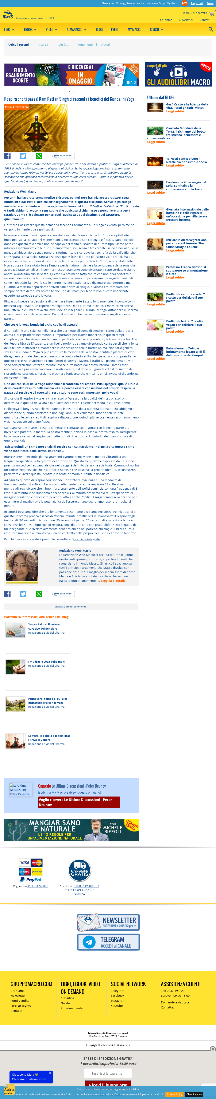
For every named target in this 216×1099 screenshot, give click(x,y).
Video (50, 29)
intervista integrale (86, 539)
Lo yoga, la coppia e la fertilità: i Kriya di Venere (49, 738)
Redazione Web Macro (20, 191)
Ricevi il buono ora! (108, 1085)
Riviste (155, 29)
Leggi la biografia (113, 581)
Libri (7, 29)
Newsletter (186, 20)
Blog (99, 29)
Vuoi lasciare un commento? (71, 606)
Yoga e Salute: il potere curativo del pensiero (44, 626)
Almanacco (75, 29)
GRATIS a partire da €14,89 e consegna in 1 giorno (82, 889)
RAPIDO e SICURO (37, 886)
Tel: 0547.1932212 (173, 991)
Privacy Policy (174, 1094)
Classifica (67, 998)
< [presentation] (70, 91)
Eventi (115, 29)
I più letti (63, 45)
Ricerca (43, 45)
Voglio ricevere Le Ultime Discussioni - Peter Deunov (75, 802)
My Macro (135, 29)
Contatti (205, 20)
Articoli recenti (18, 45)
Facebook (117, 996)
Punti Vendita (20, 1001)
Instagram (118, 1001)
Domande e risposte (175, 1002)
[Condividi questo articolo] (12, 155)
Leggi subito (175, 111)
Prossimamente (72, 1008)
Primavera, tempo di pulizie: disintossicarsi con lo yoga (47, 701)
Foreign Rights (21, 1006)
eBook (28, 29)
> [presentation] (73, 91)
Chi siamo (166, 20)
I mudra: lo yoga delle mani (46, 661)
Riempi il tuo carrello (194, 13)
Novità (65, 1003)
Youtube (117, 1006)
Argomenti (85, 45)
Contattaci (168, 1007)
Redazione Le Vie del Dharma (46, 632)
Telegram (117, 991)
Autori (105, 45)
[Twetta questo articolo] (28, 155)
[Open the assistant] (9, 1089)
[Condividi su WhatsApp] (44, 155)
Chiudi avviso (194, 1094)
